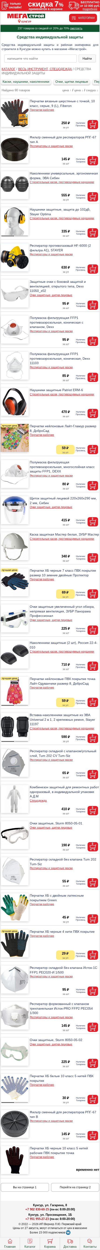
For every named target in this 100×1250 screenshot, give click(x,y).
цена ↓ (78, 90)
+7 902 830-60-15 (37, 1209)
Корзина (50, 1246)
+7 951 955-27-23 (37, 1219)
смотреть (76, 28)
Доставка (70, 1246)
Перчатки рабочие (42, 110)
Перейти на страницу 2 (75, 1187)
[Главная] (26, 16)
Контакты (90, 1246)
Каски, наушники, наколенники (26, 81)
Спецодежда (38, 800)
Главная (10, 1246)
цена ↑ (66, 90)
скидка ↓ (92, 90)
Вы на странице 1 (25, 1187)
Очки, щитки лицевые (71, 81)
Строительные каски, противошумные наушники (62, 182)
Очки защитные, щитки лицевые (51, 295)
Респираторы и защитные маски (51, 146)
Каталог (30, 1246)
